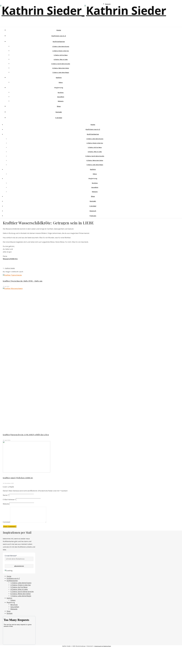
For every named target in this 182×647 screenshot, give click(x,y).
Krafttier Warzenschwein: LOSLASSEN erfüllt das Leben (26, 435)
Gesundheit (60, 97)
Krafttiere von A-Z (59, 36)
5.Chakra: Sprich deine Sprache (60, 64)
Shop (59, 106)
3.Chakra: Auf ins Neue (61, 55)
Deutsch (108, 4)
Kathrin (59, 77)
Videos (61, 82)
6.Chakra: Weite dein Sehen (60, 68)
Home (58, 30)
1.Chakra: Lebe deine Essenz (60, 46)
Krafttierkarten (59, 41)
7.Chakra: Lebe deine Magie (60, 72)
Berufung (60, 92)
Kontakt (59, 112)
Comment (6, 522)
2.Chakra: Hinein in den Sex (60, 51)
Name (6, 495)
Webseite (60, 101)
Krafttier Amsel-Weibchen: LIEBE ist (18, 478)
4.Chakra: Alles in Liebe (61, 59)
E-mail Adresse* (11, 556)
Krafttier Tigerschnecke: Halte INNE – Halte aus (22, 281)
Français (108, 9)
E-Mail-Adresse (9, 499)
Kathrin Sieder (10, 268)
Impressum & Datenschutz (102, 646)
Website (6, 504)
